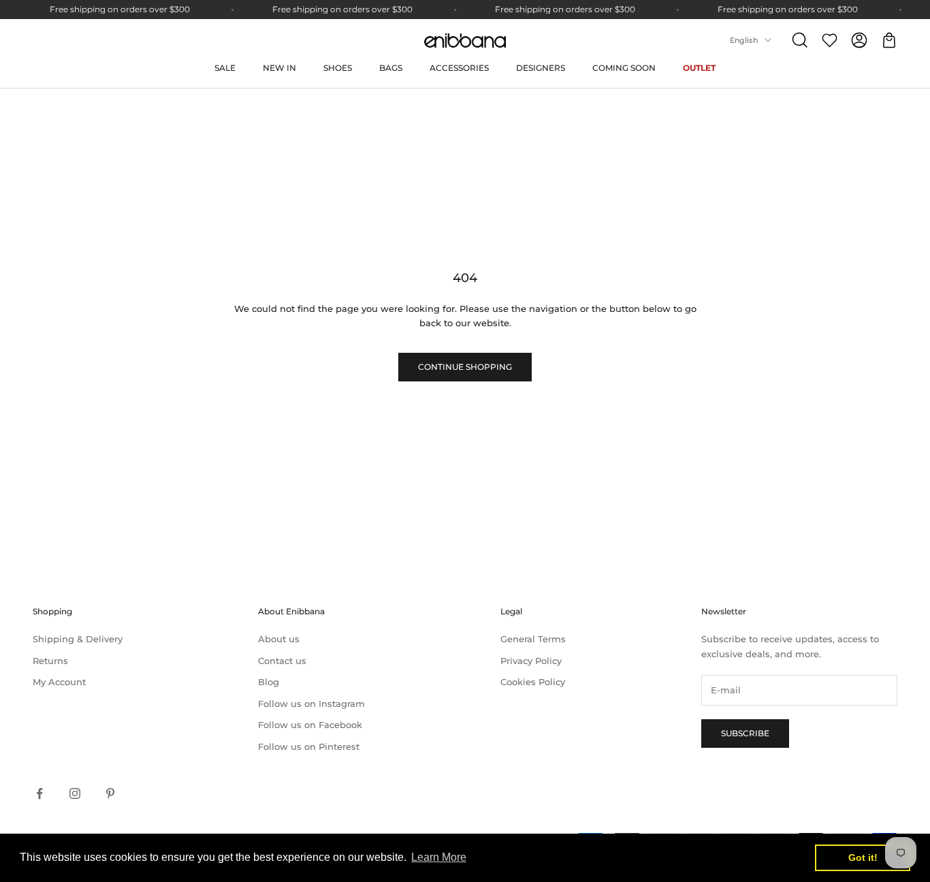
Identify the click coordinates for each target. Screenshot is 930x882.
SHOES (337, 68)
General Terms (533, 638)
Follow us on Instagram (311, 703)
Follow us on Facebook (310, 724)
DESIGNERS (540, 68)
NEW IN (279, 68)
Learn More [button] (438, 857)
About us (279, 638)
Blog (268, 681)
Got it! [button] (863, 857)
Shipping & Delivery (78, 638)
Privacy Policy (531, 660)
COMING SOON (624, 68)
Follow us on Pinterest (308, 746)
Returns (50, 660)
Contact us (282, 660)
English (744, 40)
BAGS (390, 68)
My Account (59, 681)
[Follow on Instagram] (75, 793)
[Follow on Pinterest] (110, 793)
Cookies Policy (532, 681)
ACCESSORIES (459, 68)
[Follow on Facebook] (39, 793)
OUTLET (699, 68)
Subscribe (745, 733)
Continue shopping (465, 367)
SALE (225, 68)
